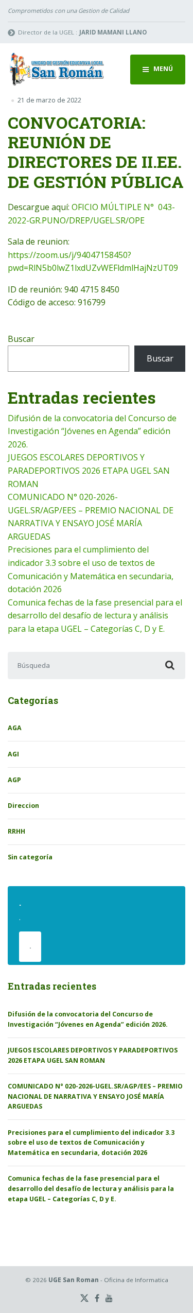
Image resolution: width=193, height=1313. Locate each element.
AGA (15, 727)
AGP (14, 779)
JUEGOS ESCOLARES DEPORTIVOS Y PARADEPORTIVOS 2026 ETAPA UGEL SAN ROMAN (89, 470)
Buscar (21, 338)
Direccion (23, 805)
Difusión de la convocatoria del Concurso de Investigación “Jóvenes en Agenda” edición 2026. (92, 431)
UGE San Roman (73, 1280)
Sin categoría (30, 857)
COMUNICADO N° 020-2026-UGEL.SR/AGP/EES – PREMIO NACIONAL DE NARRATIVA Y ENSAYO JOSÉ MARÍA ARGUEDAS (95, 1096)
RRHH (16, 831)
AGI (13, 754)
